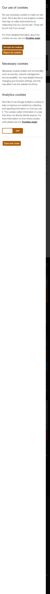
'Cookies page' (29, 122)
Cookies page (33, 38)
